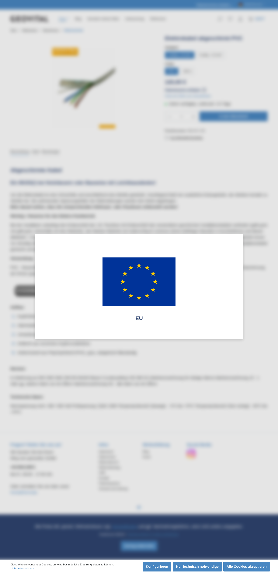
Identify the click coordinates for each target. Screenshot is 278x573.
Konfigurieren (157, 566)
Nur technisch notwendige (197, 566)
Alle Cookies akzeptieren (247, 566)
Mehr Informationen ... (23, 568)
